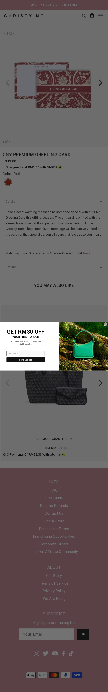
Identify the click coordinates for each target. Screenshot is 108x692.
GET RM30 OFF (25, 360)
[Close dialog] (105, 324)
